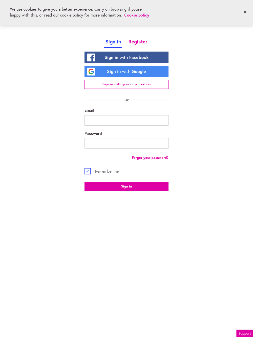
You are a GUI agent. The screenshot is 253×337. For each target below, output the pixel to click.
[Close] (245, 12)
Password (93, 133)
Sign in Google (126, 71)
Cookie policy (136, 15)
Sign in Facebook (127, 57)
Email (89, 110)
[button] (244, 333)
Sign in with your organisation (126, 84)
